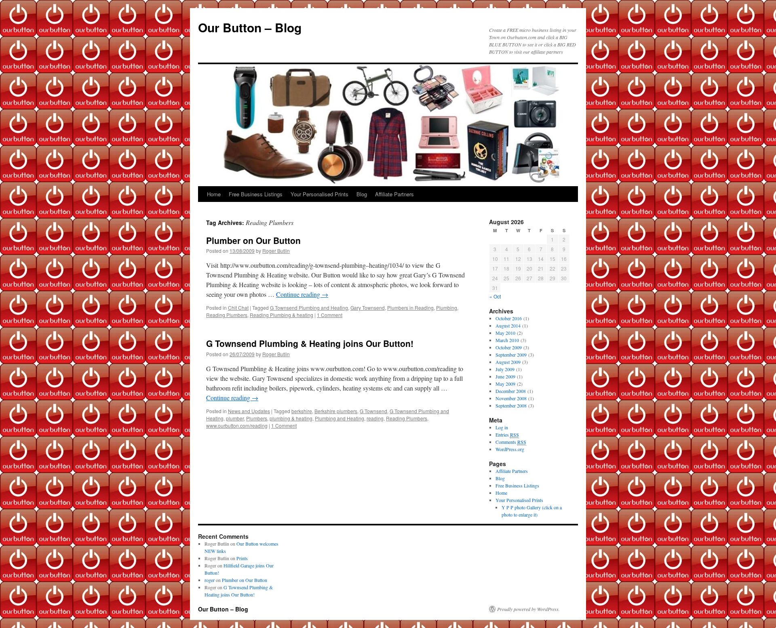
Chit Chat (238, 307)
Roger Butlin (276, 250)
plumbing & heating (291, 418)
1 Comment (329, 314)
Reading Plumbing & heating (281, 314)
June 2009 (505, 376)
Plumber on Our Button (253, 240)
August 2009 (508, 362)
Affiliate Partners (394, 194)
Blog (361, 194)
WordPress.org (510, 449)
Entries (507, 434)
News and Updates (249, 410)
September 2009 (511, 354)
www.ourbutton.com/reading (237, 425)
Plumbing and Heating (339, 418)
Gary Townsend (367, 307)
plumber (235, 418)
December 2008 (511, 391)
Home (214, 194)
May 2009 (505, 383)
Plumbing (446, 307)
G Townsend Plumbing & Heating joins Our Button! (309, 343)
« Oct (495, 296)
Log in (502, 427)
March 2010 (507, 340)
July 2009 (505, 369)
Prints (242, 558)
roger (210, 580)
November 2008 (511, 398)
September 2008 (511, 405)
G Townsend (373, 410)
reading (375, 418)
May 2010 (505, 333)
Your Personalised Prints (319, 194)
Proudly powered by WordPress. (528, 609)
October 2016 (509, 318)
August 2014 (508, 325)
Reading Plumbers (226, 314)
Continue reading (302, 294)
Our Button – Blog (250, 27)
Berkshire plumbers (335, 410)
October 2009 (509, 347)
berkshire (301, 410)
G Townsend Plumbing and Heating (309, 307)
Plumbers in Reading (410, 307)
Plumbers (256, 418)
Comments (511, 442)
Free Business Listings (256, 194)
